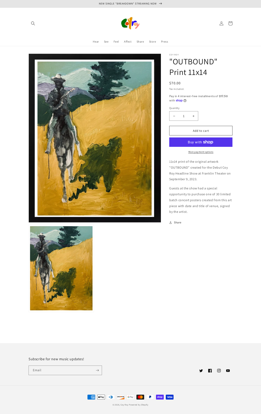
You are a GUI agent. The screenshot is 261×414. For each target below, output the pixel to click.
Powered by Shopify (138, 404)
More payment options (200, 151)
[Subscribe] (97, 370)
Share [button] (177, 222)
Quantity (174, 108)
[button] (33, 23)
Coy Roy (124, 404)
